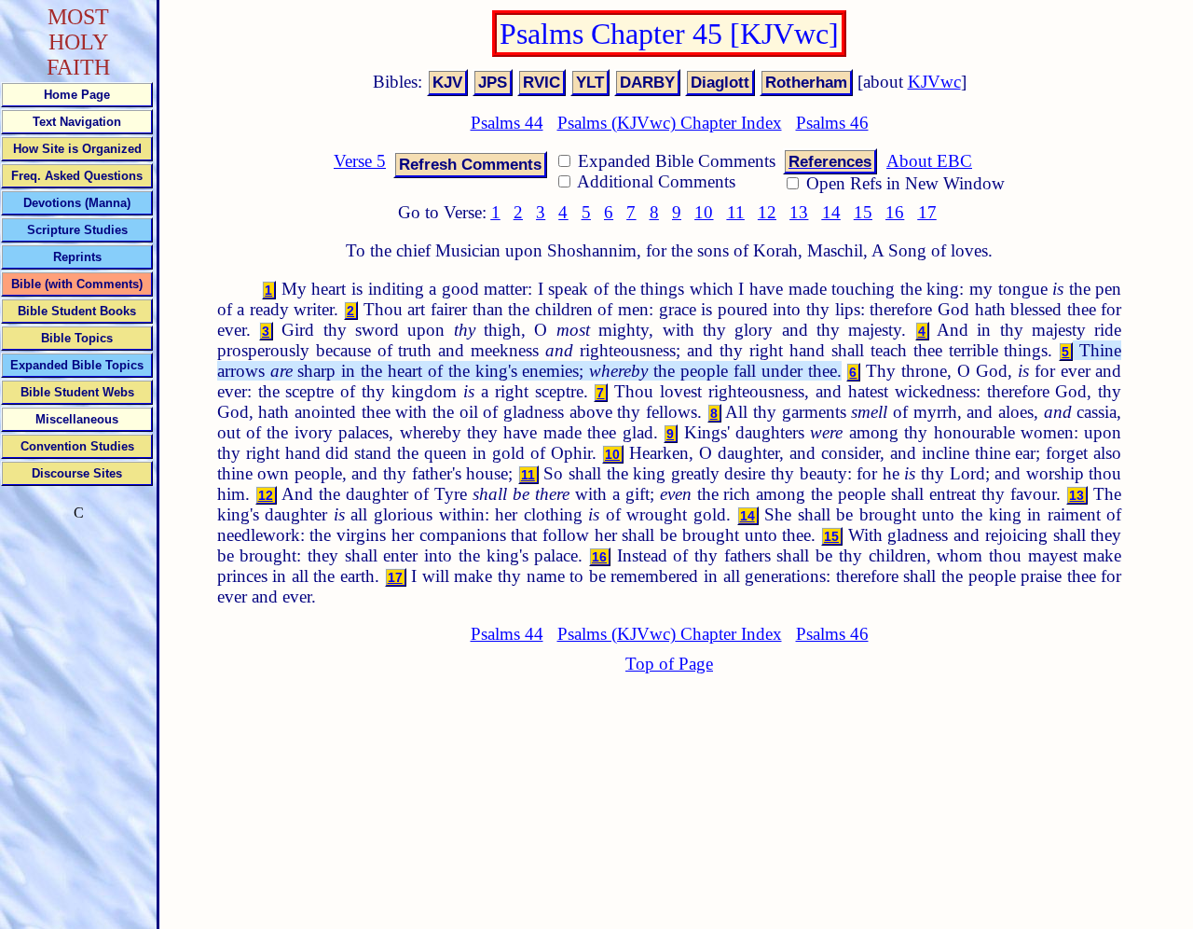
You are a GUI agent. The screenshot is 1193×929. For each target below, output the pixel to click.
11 (736, 212)
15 (863, 212)
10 (703, 212)
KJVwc (934, 81)
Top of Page (669, 663)
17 (927, 212)
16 (894, 212)
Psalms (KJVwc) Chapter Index (669, 122)
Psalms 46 (832, 122)
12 (767, 212)
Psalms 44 (507, 122)
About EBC (929, 161)
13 (798, 212)
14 (831, 212)
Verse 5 (360, 161)
